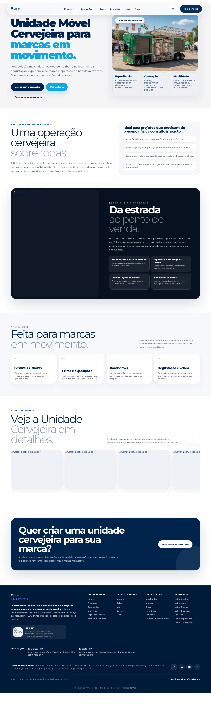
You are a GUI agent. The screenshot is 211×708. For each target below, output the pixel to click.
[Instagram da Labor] (174, 667)
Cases (102, 9)
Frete (137, 9)
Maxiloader (151, 599)
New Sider (151, 611)
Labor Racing (181, 607)
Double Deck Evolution (157, 618)
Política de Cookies (109, 688)
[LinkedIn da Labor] (182, 667)
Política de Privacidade (86, 688)
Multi (119, 615)
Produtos (68, 9)
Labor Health (181, 599)
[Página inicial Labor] (23, 9)
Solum (120, 603)
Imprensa (92, 611)
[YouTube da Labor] (189, 667)
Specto (120, 611)
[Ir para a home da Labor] (46, 597)
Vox (118, 607)
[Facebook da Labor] (197, 667)
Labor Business (182, 611)
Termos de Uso (129, 688)
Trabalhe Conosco (97, 618)
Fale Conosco (191, 9)
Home (91, 599)
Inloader (150, 603)
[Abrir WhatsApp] (204, 700)
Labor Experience (183, 618)
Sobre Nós (115, 9)
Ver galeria (57, 87)
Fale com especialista (28, 97)
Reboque (150, 615)
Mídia (127, 9)
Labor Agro (180, 603)
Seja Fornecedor (96, 615)
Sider (148, 607)
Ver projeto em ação (27, 87)
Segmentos (86, 9)
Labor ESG (180, 615)
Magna (120, 599)
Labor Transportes (184, 622)
